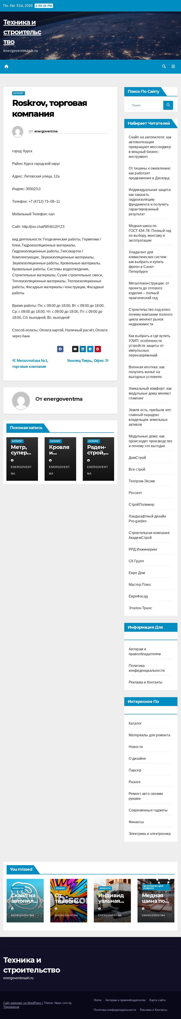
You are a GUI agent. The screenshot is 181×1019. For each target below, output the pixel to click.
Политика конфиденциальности (115, 1009)
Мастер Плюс (140, 584)
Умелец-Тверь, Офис (86, 360)
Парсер (135, 770)
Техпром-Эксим (142, 481)
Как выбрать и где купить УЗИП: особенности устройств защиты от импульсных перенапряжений (149, 345)
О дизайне (137, 758)
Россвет (135, 493)
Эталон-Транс (140, 608)
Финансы (136, 822)
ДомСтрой (137, 458)
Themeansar (11, 1007)
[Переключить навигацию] (173, 66)
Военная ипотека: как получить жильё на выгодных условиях (147, 372)
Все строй (137, 469)
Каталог (18, 93)
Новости (136, 747)
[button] (164, 66)
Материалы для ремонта (149, 735)
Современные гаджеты (148, 810)
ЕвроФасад (138, 596)
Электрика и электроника (150, 834)
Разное (135, 782)
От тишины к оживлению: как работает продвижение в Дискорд (150, 173)
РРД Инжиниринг (143, 549)
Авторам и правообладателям (125, 1000)
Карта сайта (157, 1000)
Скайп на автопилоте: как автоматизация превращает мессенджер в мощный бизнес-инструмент (150, 146)
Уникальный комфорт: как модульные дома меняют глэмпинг (150, 393)
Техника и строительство (22, 32)
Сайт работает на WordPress (22, 1003)
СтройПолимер (141, 504)
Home (97, 1000)
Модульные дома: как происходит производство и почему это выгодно (150, 441)
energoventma (46, 131)
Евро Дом (137, 573)
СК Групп (136, 561)
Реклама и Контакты (146, 682)
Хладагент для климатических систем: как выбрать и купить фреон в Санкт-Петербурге (148, 261)
